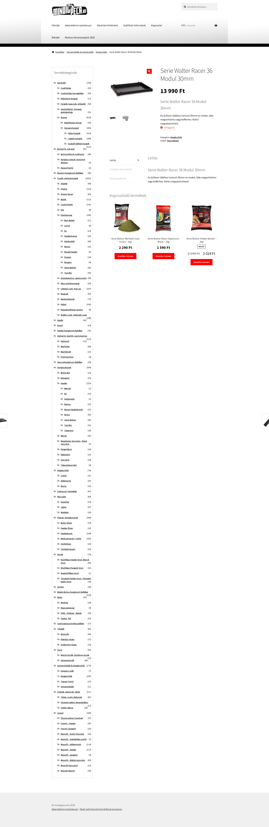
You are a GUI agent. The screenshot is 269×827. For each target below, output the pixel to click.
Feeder (64, 383)
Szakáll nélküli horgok (78, 143)
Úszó (59, 650)
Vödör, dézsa (67, 707)
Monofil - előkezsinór (71, 744)
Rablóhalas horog (73, 122)
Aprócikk (61, 82)
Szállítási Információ (134, 25)
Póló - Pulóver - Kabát (71, 613)
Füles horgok (74, 133)
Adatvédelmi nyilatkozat (78, 25)
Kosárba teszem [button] (125, 256)
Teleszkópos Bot (69, 465)
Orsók (60, 554)
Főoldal (56, 25)
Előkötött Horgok (69, 98)
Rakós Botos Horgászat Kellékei (72, 592)
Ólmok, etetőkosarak (67, 517)
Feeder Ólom (67, 528)
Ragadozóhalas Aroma (72, 309)
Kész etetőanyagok (70, 283)
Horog (64, 117)
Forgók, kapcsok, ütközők (73, 104)
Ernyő (60, 325)
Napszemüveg (67, 607)
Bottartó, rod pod (65, 149)
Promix (67, 257)
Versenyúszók (67, 660)
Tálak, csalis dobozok (71, 697)
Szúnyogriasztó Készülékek (70, 623)
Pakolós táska (67, 639)
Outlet (60, 587)
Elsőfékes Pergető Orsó (72, 568)
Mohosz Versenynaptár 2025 (80, 37)
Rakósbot (65, 454)
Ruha (59, 597)
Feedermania (70, 236)
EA (65, 231)
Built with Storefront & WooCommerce (101, 809)
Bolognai (65, 378)
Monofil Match (68, 770)
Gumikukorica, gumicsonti (74, 278)
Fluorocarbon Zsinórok (72, 718)
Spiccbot (65, 459)
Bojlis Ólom (66, 523)
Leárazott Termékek (67, 491)
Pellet (63, 304)
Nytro (67, 414)
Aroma (64, 188)
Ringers (68, 262)
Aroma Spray (67, 194)
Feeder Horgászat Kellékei (69, 330)
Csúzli (64, 475)
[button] (149, 71)
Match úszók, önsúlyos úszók (75, 655)
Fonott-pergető (68, 728)
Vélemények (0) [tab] (118, 178)
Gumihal (65, 502)
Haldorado (69, 399)
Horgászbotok (64, 367)
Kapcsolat (156, 25)
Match (64, 435)
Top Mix (68, 272)
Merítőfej (65, 346)
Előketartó (66, 480)
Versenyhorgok (71, 128)
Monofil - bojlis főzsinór (72, 734)
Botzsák (65, 634)
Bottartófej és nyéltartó (72, 154)
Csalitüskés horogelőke (72, 93)
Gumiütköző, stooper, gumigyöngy (71, 111)
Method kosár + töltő (71, 538)
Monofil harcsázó (69, 765)
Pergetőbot (66, 449)
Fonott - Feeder (68, 723)
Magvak (64, 293)
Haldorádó (69, 241)
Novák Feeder (70, 252)
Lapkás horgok (75, 138)
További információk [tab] (121, 169)
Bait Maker (69, 220)
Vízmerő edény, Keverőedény (74, 702)
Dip (62, 209)
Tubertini (68, 430)
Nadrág (64, 602)
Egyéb (60, 320)
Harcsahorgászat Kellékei (69, 362)
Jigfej (63, 507)
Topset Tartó (67, 681)
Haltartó (65, 341)
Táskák (60, 628)
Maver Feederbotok (73, 409)
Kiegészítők (101, 52)
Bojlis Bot (65, 372)
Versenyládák (67, 686)
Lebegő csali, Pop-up (71, 288)
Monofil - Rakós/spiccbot (73, 760)
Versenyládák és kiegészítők (80, 52)
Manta (67, 404)
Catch (67, 225)
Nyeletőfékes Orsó (70, 573)
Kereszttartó (67, 167)
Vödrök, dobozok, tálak (68, 691)
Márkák (55, 37)
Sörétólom (66, 543)
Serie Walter (173, 140)
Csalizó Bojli (67, 204)
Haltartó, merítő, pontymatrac (72, 336)
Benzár (67, 388)
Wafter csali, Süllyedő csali (74, 315)
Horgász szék (67, 671)
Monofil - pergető (69, 755)
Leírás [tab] (113, 160)
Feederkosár (67, 533)
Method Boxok (67, 299)
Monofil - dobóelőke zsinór (74, 739)
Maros (67, 246)
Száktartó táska (69, 644)
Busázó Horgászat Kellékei (70, 173)
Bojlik (63, 199)
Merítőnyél (66, 351)
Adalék (64, 183)
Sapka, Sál (66, 618)
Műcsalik (61, 496)
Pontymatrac (67, 356)
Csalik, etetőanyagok (67, 178)
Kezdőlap (59, 52)
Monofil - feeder (68, 749)
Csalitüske (66, 88)
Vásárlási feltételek (107, 25)
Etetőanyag (66, 215)
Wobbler (65, 512)
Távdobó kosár (68, 549)
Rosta (63, 486)
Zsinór (60, 713)
